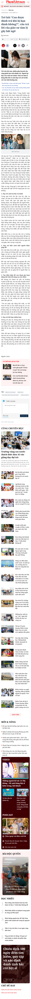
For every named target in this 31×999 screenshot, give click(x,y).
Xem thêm (15, 715)
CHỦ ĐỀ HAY (8, 985)
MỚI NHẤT (6, 6)
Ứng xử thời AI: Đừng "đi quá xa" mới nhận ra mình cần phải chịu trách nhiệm (16, 938)
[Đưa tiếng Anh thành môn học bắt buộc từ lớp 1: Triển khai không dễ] (7, 540)
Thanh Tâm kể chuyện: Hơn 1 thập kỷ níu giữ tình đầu (15, 746)
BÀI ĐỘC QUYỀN (11, 853)
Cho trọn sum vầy (10, 847)
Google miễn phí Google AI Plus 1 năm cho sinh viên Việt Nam (22, 528)
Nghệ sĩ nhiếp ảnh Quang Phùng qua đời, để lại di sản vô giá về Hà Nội (15, 733)
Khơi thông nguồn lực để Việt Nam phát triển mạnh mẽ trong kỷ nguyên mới (17, 920)
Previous (2, 876)
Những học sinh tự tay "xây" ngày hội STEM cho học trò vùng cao (21, 617)
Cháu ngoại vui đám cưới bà (15, 836)
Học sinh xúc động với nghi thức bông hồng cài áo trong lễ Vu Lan (22, 502)
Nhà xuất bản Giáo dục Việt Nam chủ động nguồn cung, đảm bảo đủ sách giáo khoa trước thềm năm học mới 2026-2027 (22, 678)
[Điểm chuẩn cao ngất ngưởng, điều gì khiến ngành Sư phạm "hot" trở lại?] (7, 692)
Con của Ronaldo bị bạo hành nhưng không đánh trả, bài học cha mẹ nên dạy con (16, 89)
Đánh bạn (20, 392)
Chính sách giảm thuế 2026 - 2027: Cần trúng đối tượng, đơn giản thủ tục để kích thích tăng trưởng (15, 740)
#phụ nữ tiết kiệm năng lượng (11, 989)
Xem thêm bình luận (7, 422)
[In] (23, 45)
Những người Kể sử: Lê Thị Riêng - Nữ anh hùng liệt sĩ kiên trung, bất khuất (13, 783)
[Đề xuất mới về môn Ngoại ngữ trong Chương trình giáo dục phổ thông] (7, 552)
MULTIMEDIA (19, 6)
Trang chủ (4, 10)
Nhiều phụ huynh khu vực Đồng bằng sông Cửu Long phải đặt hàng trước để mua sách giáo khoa (22, 515)
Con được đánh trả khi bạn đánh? (11, 395)
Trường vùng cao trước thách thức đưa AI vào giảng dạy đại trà (13, 454)
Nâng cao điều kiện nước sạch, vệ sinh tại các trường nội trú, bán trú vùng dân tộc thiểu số (22, 565)
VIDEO (6, 759)
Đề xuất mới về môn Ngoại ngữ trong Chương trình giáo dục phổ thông (21, 552)
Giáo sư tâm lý (25, 395)
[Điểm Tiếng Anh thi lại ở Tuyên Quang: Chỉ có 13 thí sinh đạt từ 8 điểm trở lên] (7, 665)
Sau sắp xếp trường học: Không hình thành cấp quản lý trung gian (21, 641)
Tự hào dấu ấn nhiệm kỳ (7, 799)
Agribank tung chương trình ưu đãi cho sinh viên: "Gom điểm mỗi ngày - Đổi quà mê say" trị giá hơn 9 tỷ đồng (22, 489)
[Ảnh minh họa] (15, 141)
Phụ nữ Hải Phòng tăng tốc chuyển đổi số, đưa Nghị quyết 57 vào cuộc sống (15, 889)
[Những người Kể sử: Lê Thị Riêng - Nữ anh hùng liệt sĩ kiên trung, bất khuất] (15, 771)
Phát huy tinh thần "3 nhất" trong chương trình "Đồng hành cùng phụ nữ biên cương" (22, 803)
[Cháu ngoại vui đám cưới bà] (15, 826)
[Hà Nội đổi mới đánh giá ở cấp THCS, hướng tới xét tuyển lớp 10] (7, 475)
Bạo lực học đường (10, 392)
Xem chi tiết (9, 980)
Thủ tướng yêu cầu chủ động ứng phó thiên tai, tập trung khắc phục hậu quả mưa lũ (14, 753)
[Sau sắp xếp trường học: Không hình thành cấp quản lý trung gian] (7, 641)
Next (28, 876)
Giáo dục (11, 10)
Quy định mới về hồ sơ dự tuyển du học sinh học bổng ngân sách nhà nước (21, 591)
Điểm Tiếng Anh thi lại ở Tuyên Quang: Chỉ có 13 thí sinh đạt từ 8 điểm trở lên (22, 665)
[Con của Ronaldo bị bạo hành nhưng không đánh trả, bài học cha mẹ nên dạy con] (7, 377)
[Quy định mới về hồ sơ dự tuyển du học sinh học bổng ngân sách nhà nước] (7, 591)
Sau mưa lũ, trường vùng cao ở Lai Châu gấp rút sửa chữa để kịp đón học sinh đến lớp (22, 604)
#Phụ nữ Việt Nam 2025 (9, 992)
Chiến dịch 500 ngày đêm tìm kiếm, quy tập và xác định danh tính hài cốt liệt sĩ (14, 958)
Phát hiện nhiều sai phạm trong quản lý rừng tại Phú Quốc (17, 912)
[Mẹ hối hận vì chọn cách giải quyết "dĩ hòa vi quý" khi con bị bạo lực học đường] (7, 366)
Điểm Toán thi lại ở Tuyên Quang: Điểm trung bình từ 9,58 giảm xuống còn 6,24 (22, 704)
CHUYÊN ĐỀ (26, 6)
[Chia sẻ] (19, 45)
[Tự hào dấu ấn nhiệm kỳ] (8, 792)
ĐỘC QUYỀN (13, 6)
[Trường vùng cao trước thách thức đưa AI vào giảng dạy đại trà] (15, 440)
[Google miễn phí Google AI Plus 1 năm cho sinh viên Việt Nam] (7, 528)
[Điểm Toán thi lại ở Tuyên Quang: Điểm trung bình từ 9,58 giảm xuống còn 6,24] (7, 704)
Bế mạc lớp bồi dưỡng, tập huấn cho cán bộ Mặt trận (15, 727)
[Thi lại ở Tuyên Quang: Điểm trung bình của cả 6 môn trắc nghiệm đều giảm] (7, 629)
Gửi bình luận (24, 416)
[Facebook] (7, 45)
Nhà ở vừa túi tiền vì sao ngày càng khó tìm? (16, 929)
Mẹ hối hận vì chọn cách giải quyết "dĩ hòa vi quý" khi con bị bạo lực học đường (16, 84)
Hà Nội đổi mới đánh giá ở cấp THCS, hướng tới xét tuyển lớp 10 (22, 475)
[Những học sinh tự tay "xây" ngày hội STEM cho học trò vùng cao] (7, 617)
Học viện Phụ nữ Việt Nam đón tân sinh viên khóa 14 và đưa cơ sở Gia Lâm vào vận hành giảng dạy (22, 579)
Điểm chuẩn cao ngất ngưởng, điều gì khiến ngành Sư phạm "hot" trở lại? (22, 692)
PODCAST (7, 815)
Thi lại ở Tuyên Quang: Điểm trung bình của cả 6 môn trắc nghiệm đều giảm (22, 629)
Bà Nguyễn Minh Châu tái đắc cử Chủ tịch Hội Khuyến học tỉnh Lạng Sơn (22, 653)
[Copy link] (27, 45)
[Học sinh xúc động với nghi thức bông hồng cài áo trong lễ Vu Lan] (7, 503)
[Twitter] (15, 45)
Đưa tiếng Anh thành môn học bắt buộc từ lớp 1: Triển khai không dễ (22, 540)
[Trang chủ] (2, 6)
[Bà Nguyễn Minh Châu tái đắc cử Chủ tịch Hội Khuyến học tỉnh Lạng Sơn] (7, 653)
